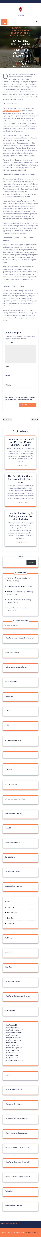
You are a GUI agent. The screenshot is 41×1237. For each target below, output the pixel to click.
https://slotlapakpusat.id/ (14, 1060)
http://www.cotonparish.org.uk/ (16, 1118)
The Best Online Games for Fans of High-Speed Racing (20, 479)
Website (8, 385)
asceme (7, 1075)
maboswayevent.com (12, 842)
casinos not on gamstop (13, 813)
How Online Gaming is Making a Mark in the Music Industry (20, 516)
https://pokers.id (11, 1025)
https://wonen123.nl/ (14, 741)
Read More (20, 465)
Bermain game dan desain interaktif (19, 586)
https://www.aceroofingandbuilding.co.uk (19, 638)
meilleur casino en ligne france (16, 667)
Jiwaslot (8, 710)
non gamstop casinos (12, 871)
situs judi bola (10, 1010)
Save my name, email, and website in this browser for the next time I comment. (20, 398)
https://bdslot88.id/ (12, 1050)
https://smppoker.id (12, 1027)
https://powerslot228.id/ (14, 1032)
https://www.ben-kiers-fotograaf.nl (17, 1147)
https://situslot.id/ (11, 1055)
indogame (10, 923)
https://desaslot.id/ (12, 1045)
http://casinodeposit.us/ (13, 1089)
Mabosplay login (11, 681)
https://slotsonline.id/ (12, 1053)
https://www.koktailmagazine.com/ (17, 996)
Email (7, 375)
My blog (23, 25)
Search (20, 557)
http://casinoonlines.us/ (9, 1224)
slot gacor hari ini (11, 784)
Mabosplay (9, 696)
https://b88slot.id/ (11, 1058)
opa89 (7, 725)
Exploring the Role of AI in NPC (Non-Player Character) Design (20, 442)
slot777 (9, 902)
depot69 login (12, 913)
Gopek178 (10, 907)
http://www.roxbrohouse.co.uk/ (16, 1133)
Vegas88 (8, 828)
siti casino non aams (12, 652)
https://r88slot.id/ (11, 1035)
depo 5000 (9, 952)
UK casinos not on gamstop (15, 799)
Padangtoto (9, 1191)
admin (17, 64)
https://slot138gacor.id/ (13, 1048)
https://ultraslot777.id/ (13, 1040)
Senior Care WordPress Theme (20, 1232)
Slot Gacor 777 (10, 938)
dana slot (10, 918)
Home (15, 25)
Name (7, 366)
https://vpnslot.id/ (11, 1043)
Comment (9, 343)
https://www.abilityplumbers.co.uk (17, 1176)
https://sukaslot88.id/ (13, 1038)
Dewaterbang (10, 857)
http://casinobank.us (11, 111)
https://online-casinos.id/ (13, 1030)
